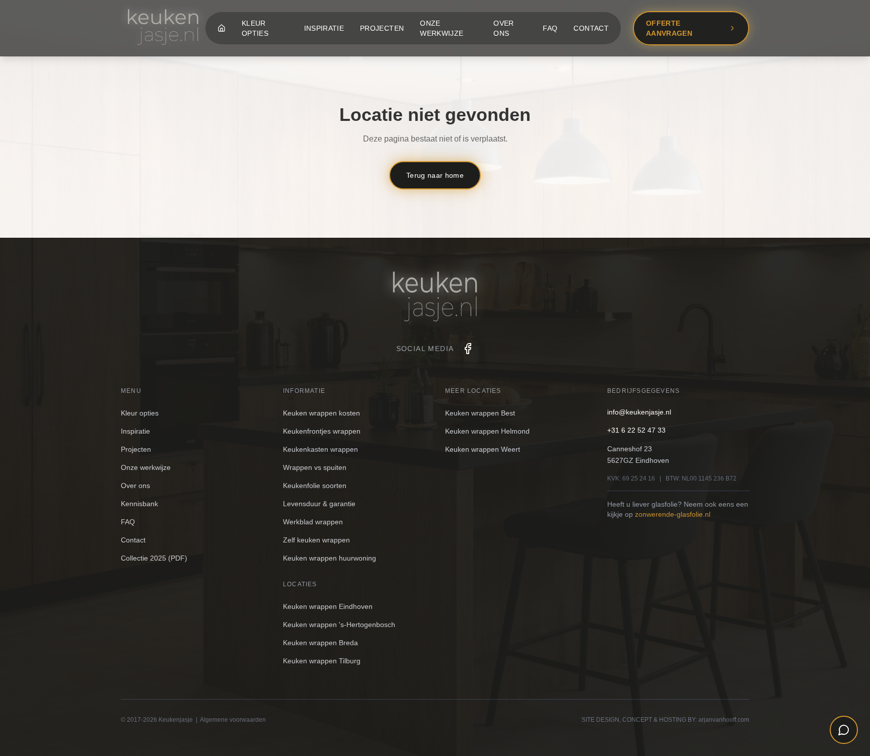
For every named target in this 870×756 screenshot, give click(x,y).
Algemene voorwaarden (233, 719)
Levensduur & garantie (319, 504)
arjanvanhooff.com (723, 719)
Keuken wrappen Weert (482, 449)
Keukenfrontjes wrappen (321, 431)
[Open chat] (844, 730)
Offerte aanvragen (669, 28)
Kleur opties (255, 28)
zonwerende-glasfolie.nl (672, 514)
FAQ (550, 28)
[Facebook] (468, 348)
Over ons (503, 28)
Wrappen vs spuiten (314, 467)
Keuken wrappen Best (480, 413)
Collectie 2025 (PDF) (154, 558)
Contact (590, 28)
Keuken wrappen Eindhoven (328, 606)
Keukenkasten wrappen (320, 449)
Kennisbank (139, 504)
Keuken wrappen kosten (321, 413)
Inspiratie (324, 28)
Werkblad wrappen (313, 522)
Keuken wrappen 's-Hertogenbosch (339, 625)
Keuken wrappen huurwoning (329, 558)
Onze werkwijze (441, 28)
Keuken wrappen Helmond (487, 431)
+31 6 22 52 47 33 (636, 430)
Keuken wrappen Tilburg (321, 661)
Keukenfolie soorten (314, 486)
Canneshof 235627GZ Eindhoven (638, 454)
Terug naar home (435, 175)
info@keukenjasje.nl (639, 412)
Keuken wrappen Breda (320, 643)
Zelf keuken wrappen (316, 540)
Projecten (382, 28)
